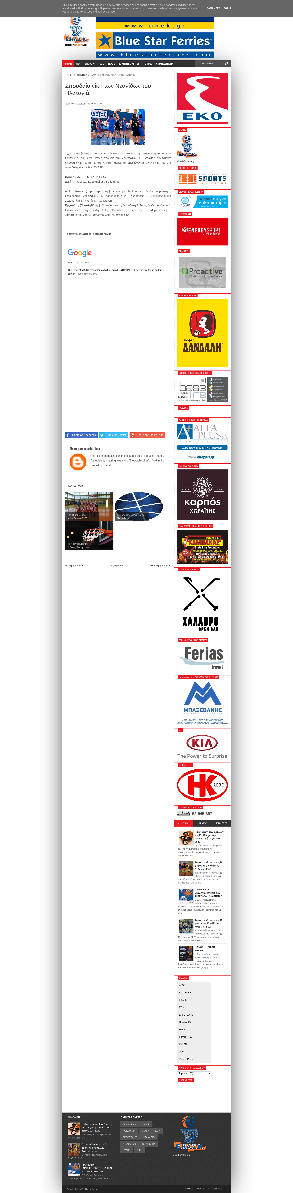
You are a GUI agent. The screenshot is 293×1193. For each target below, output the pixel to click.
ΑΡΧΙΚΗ (189, 1188)
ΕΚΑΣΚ (183, 1000)
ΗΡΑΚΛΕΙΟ (185, 1022)
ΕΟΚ (181, 1007)
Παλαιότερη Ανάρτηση (160, 565)
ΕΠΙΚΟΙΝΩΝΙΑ (215, 1188)
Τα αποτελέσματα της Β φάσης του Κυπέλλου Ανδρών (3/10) (94, 1147)
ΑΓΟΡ (182, 985)
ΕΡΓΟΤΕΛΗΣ (186, 1014)
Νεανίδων (96, 103)
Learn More (213, 8)
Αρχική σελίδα (117, 565)
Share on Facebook (84, 435)
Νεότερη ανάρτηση (75, 565)
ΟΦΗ (181, 1051)
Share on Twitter (116, 435)
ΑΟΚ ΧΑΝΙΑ (185, 992)
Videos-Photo (186, 1059)
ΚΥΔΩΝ (183, 1044)
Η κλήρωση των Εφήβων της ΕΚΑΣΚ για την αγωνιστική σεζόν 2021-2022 (97, 1127)
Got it (227, 8)
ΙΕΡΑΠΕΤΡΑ (185, 1037)
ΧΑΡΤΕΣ (200, 1188)
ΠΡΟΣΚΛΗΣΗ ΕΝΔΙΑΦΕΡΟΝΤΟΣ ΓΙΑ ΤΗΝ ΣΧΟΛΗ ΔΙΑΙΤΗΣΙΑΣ (97, 1168)
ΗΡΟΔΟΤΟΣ (185, 1029)
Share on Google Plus (150, 435)
